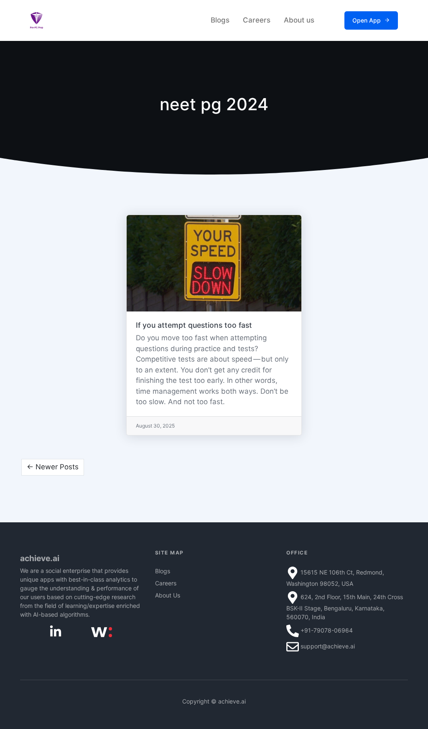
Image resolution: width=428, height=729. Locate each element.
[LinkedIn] (55, 630)
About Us (167, 595)
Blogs (220, 20)
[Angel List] (101, 631)
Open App (366, 20)
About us (299, 20)
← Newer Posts (53, 467)
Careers (256, 20)
